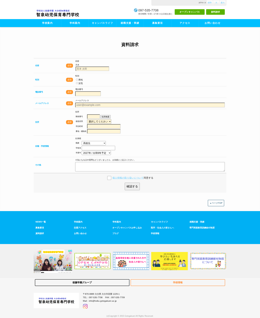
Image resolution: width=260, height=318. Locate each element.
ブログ (115, 233)
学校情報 (155, 233)
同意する (132, 178)
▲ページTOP (216, 203)
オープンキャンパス (190, 12)
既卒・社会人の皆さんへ (162, 228)
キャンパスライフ (102, 23)
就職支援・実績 (130, 23)
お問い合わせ (213, 23)
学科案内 (75, 23)
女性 (80, 83)
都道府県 (79, 121)
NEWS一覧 (41, 222)
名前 (37, 65)
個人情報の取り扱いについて (128, 178)
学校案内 (47, 23)
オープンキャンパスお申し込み (127, 228)
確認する (132, 186)
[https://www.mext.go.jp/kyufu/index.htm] (169, 261)
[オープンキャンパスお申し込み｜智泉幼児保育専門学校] (92, 261)
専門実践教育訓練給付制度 (202, 228)
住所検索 (105, 117)
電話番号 (39, 92)
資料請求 (215, 12)
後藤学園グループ (82, 282)
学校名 (78, 148)
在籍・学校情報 (42, 146)
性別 (37, 79)
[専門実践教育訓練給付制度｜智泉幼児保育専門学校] (208, 261)
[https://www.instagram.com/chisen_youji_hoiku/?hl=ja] (85, 305)
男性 (80, 79)
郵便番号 (79, 116)
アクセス (185, 23)
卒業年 (78, 153)
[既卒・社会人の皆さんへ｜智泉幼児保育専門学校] (131, 261)
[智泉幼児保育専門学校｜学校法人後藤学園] (66, 13)
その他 (38, 165)
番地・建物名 (81, 131)
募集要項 (157, 23)
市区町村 (79, 126)
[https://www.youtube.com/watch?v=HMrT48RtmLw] (53, 261)
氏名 (77, 65)
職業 (77, 143)
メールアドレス (42, 103)
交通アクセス (80, 228)
